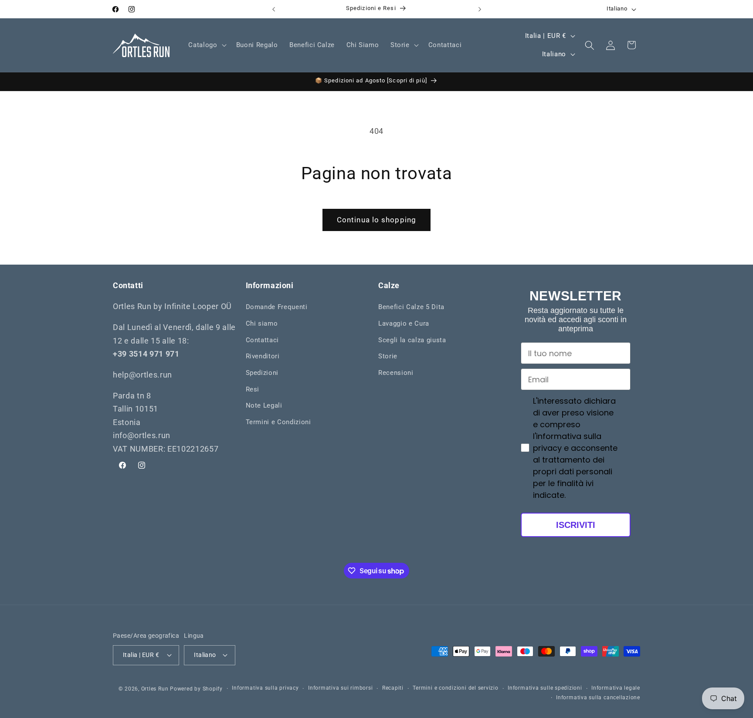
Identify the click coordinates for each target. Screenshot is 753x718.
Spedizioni (262, 373)
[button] (206, 45)
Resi (253, 389)
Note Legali (264, 405)
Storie (387, 356)
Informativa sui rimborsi (340, 688)
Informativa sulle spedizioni (545, 688)
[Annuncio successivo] (479, 9)
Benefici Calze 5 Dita (411, 307)
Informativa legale (615, 688)
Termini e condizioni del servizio (455, 688)
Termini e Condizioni (278, 422)
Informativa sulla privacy (265, 688)
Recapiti (393, 688)
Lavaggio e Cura (403, 323)
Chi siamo (262, 323)
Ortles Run (155, 688)
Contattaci (262, 340)
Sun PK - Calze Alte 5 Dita (94, 705)
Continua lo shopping (376, 220)
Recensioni (396, 373)
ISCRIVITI (575, 525)
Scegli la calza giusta (412, 340)
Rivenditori (263, 356)
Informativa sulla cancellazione (598, 697)
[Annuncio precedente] (273, 9)
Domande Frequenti (277, 307)
